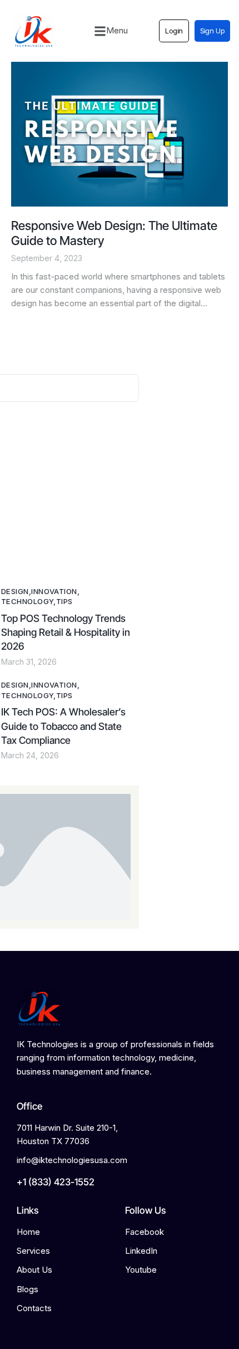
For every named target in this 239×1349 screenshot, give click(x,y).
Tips (64, 601)
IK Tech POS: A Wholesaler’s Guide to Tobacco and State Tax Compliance (63, 726)
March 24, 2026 (30, 755)
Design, (16, 591)
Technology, (28, 601)
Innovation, (55, 591)
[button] (111, 30)
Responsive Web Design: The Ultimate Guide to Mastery (114, 233)
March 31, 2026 (29, 661)
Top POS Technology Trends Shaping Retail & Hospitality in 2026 (65, 632)
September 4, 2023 (46, 258)
